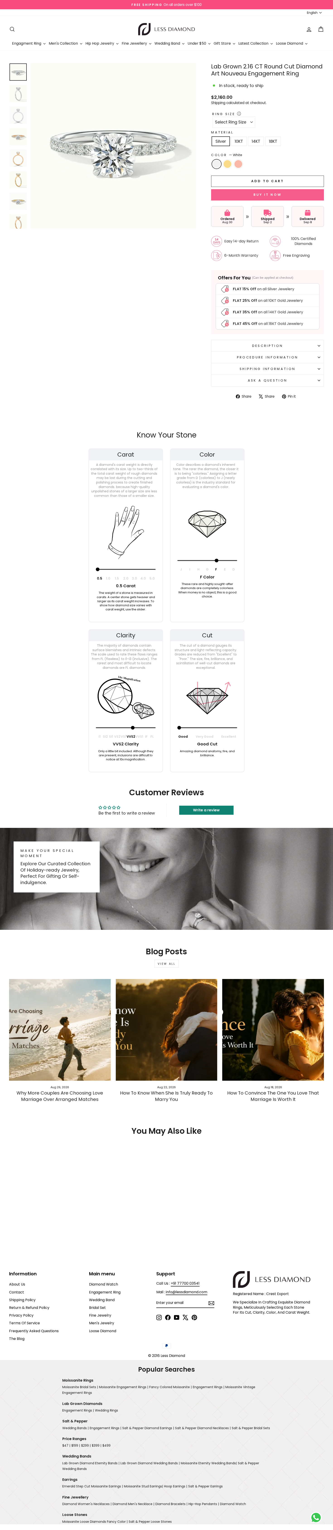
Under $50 (197, 43)
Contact (16, 1292)
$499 (106, 1445)
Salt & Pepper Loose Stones (150, 1521)
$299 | (86, 1445)
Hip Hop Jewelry (100, 43)
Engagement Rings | (208, 1387)
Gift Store (223, 43)
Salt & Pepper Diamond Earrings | (148, 1428)
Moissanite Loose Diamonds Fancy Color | (95, 1521)
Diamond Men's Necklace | (133, 1504)
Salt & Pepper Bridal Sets (251, 1428)
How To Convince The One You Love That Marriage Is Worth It (273, 1096)
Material (222, 132)
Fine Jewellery (135, 43)
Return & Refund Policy (29, 1307)
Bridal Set (97, 1307)
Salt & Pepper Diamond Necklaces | (203, 1428)
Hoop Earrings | (175, 1486)
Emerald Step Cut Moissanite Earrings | (92, 1486)
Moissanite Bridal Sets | (80, 1387)
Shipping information (267, 369)
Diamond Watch (103, 1284)
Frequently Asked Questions (34, 1331)
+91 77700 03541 (185, 1283)
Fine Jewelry (100, 1315)
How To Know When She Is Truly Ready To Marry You (166, 1096)
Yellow (227, 164)
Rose (238, 164)
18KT (273, 141)
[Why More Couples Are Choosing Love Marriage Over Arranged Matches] (60, 1030)
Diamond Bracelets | (171, 1504)
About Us (17, 1284)
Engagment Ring (27, 43)
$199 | (75, 1445)
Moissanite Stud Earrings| (143, 1486)
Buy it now (267, 194)
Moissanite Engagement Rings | (123, 1387)
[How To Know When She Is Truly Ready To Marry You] (166, 1030)
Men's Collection (64, 43)
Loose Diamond (290, 43)
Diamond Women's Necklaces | (86, 1504)
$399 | (96, 1445)
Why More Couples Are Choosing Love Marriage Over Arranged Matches (60, 1096)
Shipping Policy (22, 1300)
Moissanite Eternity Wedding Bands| (209, 1463)
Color (226, 155)
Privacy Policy (21, 1315)
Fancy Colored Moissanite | (170, 1387)
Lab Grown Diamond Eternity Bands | (90, 1463)
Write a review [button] (206, 810)
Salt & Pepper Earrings (205, 1486)
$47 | (66, 1445)
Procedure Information (267, 357)
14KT (256, 141)
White (216, 164)
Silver (220, 141)
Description (267, 345)
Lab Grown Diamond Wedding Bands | (150, 1463)
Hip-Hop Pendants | (203, 1504)
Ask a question (267, 380)
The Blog (16, 1338)
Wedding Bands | (75, 1428)
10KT (239, 141)
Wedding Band (167, 43)
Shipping (218, 102)
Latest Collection (253, 43)
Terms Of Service (24, 1323)
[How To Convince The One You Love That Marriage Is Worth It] (273, 1030)
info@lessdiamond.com (186, 1292)
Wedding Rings (106, 1410)
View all (167, 964)
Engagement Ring (105, 1292)
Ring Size (223, 114)
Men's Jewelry (101, 1323)
